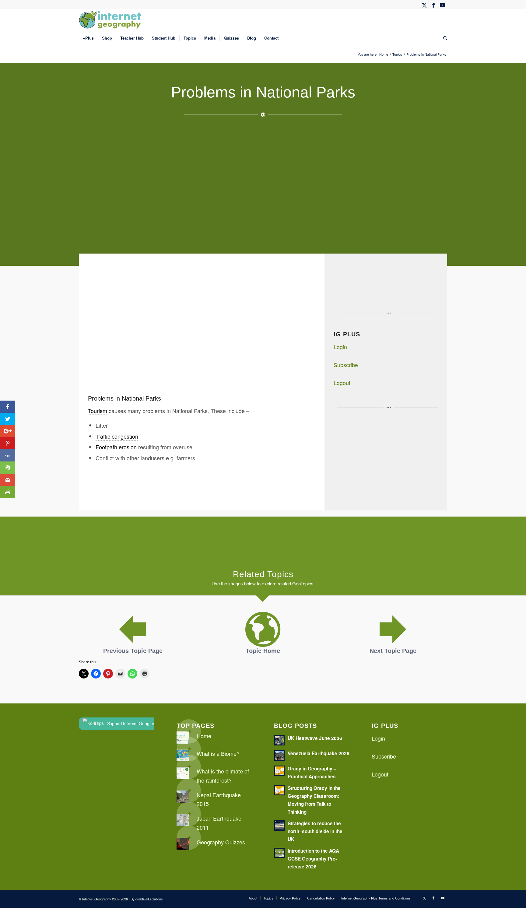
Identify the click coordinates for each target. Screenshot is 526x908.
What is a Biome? (218, 753)
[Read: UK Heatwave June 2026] (279, 740)
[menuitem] (88, 38)
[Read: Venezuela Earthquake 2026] (279, 755)
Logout (342, 383)
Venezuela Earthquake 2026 (318, 753)
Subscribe (346, 365)
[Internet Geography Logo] (111, 19)
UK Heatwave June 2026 (315, 738)
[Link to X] (424, 4)
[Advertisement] (261, 188)
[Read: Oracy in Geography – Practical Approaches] (279, 770)
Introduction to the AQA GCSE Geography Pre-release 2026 (313, 858)
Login (340, 347)
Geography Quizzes (221, 842)
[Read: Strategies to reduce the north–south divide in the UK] (279, 825)
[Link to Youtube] (442, 4)
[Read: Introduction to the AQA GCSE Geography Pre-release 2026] (279, 852)
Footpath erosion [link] (116, 447)
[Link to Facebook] (433, 4)
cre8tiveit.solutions (149, 898)
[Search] (443, 38)
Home (204, 736)
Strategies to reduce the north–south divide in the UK (315, 831)
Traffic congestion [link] (117, 436)
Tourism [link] (97, 411)
